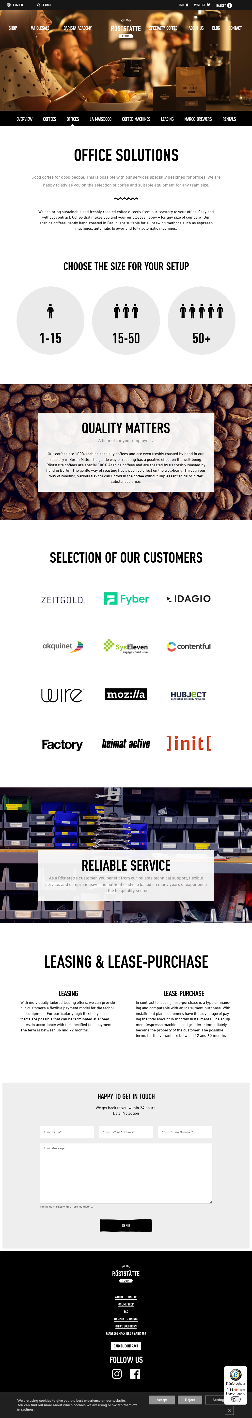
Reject (190, 1400)
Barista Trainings (126, 1319)
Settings (219, 1400)
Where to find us (126, 1297)
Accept (162, 1400)
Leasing (167, 119)
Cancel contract (126, 1346)
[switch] (236, 1399)
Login (181, 5)
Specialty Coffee (163, 28)
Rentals (229, 119)
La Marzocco (100, 119)
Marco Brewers (198, 119)
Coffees (49, 119)
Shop (13, 28)
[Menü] (244, 1369)
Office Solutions (126, 1326)
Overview (24, 119)
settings (27, 1409)
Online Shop (126, 1304)
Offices (73, 119)
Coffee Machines (136, 119)
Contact (235, 28)
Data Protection (126, 1113)
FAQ (126, 1312)
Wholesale (40, 28)
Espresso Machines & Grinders (126, 1334)
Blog (216, 28)
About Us (196, 28)
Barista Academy (77, 28)
